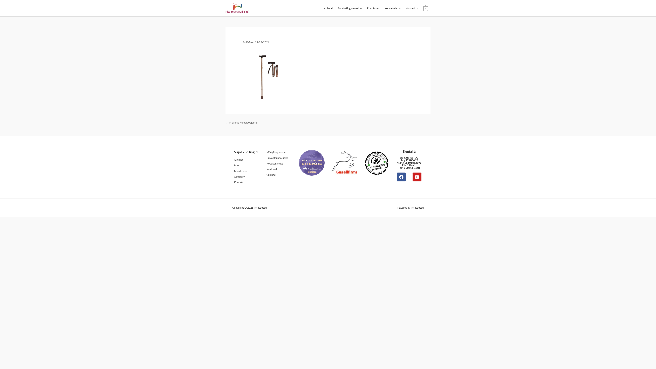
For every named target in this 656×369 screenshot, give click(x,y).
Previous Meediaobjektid (241, 122)
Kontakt (410, 8)
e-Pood (328, 8)
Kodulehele (391, 8)
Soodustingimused (348, 8)
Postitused (373, 8)
